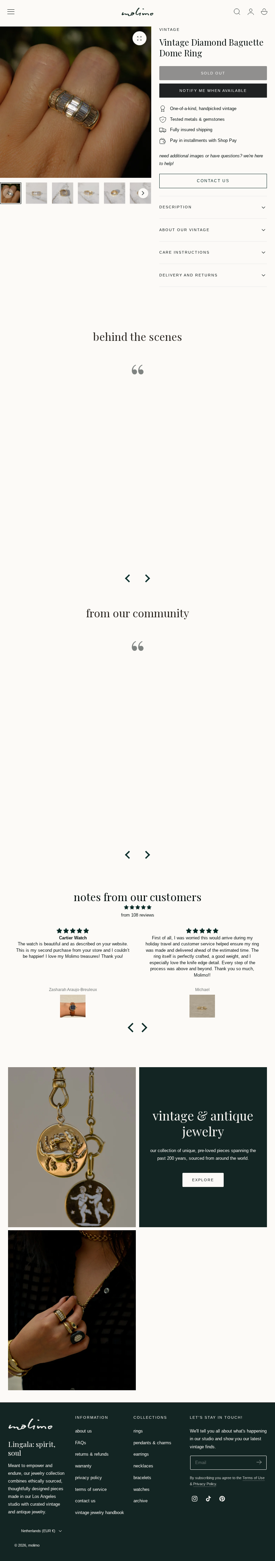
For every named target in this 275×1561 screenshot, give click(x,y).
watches (141, 1489)
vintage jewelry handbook (99, 1512)
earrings (141, 1454)
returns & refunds (92, 1454)
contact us (85, 1501)
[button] (11, 12)
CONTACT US (213, 180)
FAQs (80, 1442)
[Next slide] (143, 193)
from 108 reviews (137, 915)
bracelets (142, 1477)
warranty (83, 1466)
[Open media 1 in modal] (139, 38)
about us (83, 1431)
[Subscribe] (259, 1462)
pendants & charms (152, 1442)
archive (140, 1501)
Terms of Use (253, 1478)
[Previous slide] (8, 193)
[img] (137, 907)
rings (138, 1431)
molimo (34, 1545)
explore (203, 1180)
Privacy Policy (204, 1484)
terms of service (91, 1489)
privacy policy (88, 1477)
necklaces (143, 1466)
